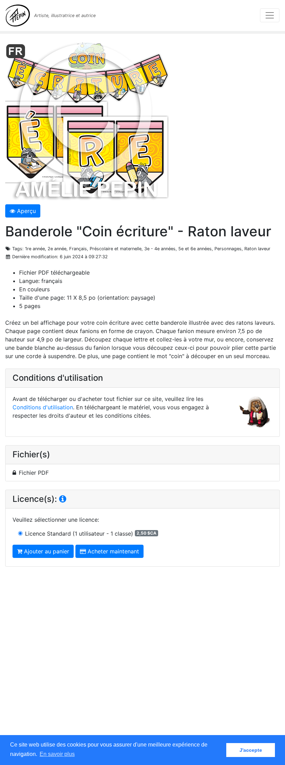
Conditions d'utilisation (43, 407)
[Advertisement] (142, 657)
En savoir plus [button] (57, 754)
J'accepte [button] (250, 750)
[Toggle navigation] (269, 15)
